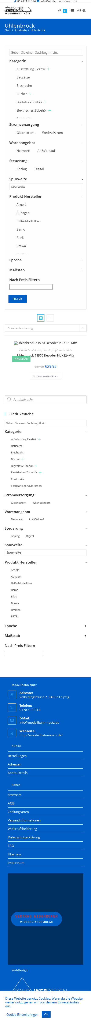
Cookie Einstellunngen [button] (22, 1014)
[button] (72, 345)
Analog (22, 169)
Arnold (21, 204)
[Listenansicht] (50, 318)
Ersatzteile (17, 479)
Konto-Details (18, 773)
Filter (17, 299)
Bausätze (23, 77)
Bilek (20, 237)
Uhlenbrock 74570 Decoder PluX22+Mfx (45, 355)
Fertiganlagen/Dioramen (26, 486)
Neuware (23, 150)
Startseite (14, 795)
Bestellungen (17, 756)
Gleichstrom (25, 132)
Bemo (21, 229)
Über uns (14, 854)
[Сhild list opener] (48, 69)
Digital (39, 169)
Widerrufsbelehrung (22, 829)
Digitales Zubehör (29, 102)
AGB (11, 803)
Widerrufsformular (36, 919)
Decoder (47, 350)
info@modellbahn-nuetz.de (39, 722)
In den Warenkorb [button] (45, 376)
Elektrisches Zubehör (32, 110)
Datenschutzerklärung (24, 837)
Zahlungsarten (18, 812)
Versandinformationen (24, 820)
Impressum (16, 862)
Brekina (16, 610)
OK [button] (46, 1014)
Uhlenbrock (38, 30)
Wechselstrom (52, 132)
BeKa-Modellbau (29, 221)
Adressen (14, 764)
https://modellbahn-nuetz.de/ (41, 735)
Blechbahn (24, 85)
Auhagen (23, 213)
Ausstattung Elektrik (31, 69)
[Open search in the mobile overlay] (46, 399)
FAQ (11, 846)
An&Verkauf (46, 150)
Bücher (22, 94)
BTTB (14, 616)
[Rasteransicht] (40, 318)
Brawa (21, 246)
